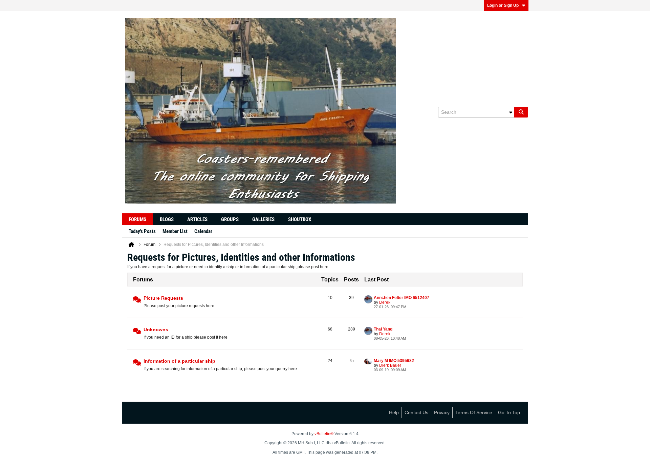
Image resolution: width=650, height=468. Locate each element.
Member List (175, 231)
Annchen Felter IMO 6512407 (401, 297)
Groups (230, 219)
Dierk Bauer (390, 365)
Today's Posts (142, 231)
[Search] (521, 112)
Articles (197, 219)
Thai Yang (383, 329)
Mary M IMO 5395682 (394, 360)
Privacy (442, 412)
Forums (137, 219)
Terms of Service (473, 412)
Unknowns (156, 329)
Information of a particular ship (179, 361)
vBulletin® (324, 433)
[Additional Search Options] (510, 112)
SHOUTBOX (299, 219)
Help (394, 412)
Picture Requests (163, 298)
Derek (384, 302)
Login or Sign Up (503, 5)
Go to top (509, 412)
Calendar (203, 231)
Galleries (263, 219)
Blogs (167, 219)
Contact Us (416, 412)
